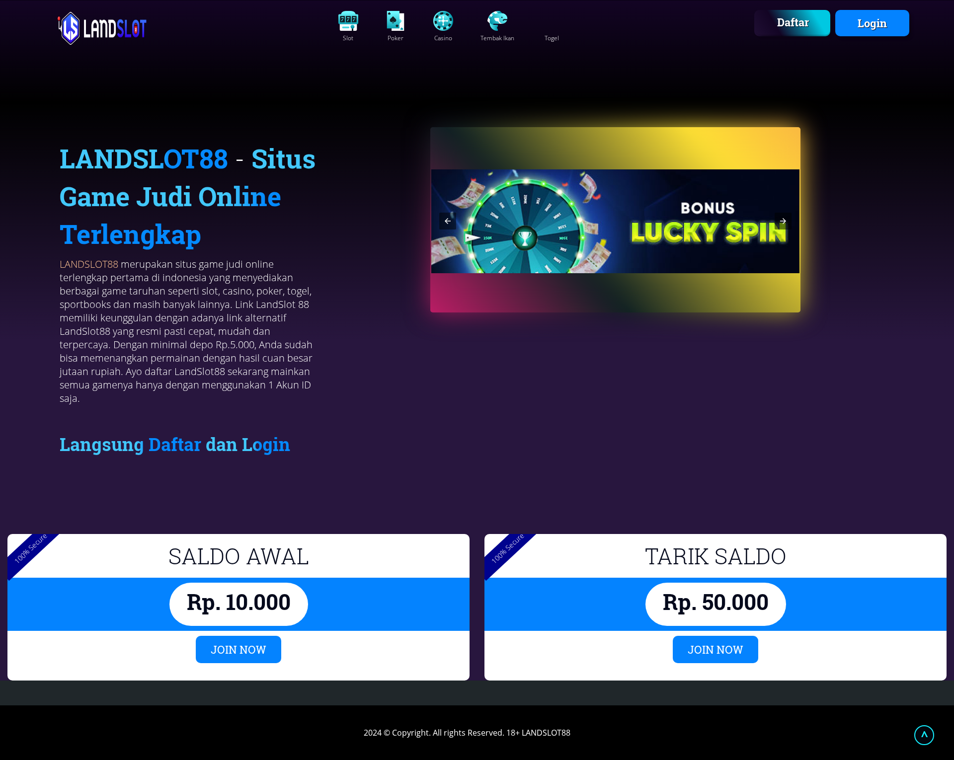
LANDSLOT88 (89, 264)
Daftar (793, 22)
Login (872, 23)
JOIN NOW (238, 649)
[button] (447, 221)
